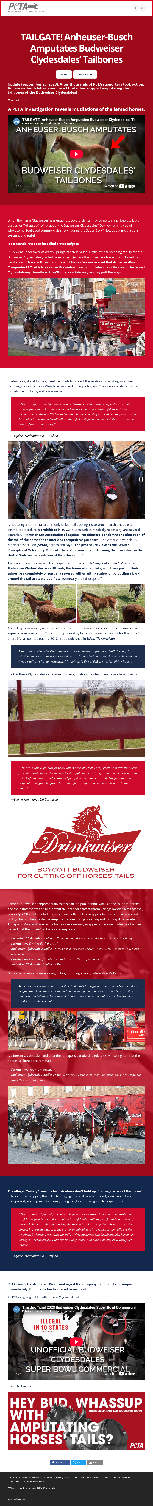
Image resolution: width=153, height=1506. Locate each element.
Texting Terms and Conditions (117, 1477)
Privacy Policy (62, 1477)
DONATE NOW (85, 74)
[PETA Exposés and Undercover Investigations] (27, 7)
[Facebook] (135, 8)
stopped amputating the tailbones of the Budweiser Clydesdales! (68, 90)
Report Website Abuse (34, 1481)
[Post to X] (142, 8)
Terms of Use (14, 1481)
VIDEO (64, 74)
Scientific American (101, 638)
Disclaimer (48, 1477)
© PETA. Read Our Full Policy (24, 1477)
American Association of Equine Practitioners (64, 535)
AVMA (42, 545)
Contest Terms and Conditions (86, 1477)
